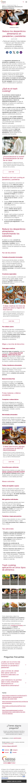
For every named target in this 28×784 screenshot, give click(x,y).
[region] (14, 774)
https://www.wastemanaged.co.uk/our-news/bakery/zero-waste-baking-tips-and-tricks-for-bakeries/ (13, 712)
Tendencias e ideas (14, 27)
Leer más (11, 171)
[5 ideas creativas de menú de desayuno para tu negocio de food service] (14, 295)
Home (3, 5)
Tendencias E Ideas (11, 5)
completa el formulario (17, 625)
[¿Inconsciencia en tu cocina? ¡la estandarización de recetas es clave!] (14, 145)
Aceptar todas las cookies (14, 781)
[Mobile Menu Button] (26, 2)
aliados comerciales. (9, 743)
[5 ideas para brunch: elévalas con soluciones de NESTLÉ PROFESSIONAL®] (14, 435)
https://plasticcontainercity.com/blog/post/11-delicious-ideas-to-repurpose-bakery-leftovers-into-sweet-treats (14, 697)
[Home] (3, 2)
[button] (21, 52)
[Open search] (23, 2)
